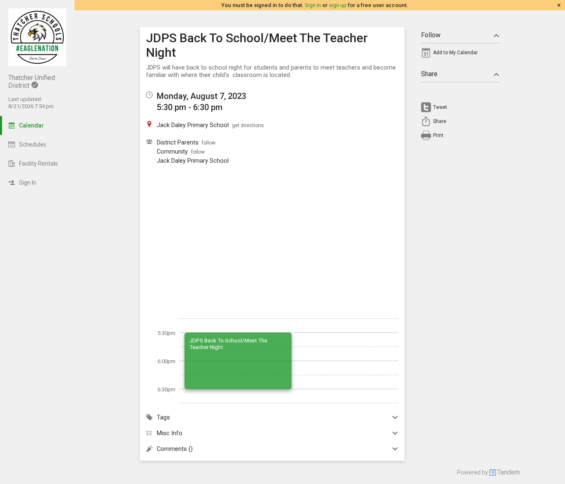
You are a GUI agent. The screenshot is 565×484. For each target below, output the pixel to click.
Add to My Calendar (455, 52)
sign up (338, 5)
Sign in (313, 5)
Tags (163, 417)
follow (208, 143)
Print (438, 135)
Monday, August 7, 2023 (201, 96)
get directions (248, 125)
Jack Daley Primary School (193, 160)
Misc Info (169, 433)
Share (429, 74)
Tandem (508, 472)
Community (172, 151)
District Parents (178, 142)
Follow (431, 35)
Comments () (175, 449)
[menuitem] (460, 55)
